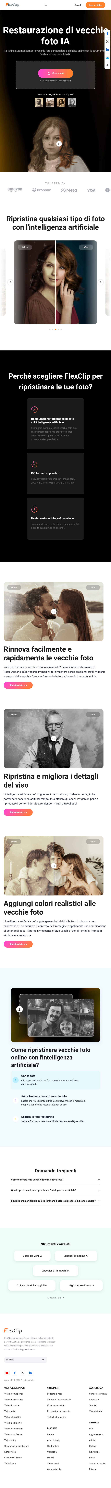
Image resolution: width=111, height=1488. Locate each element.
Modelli (50, 1457)
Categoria (52, 1452)
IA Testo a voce (54, 1394)
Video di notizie (11, 1405)
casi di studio (53, 1440)
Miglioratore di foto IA (81, 1285)
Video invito (10, 1440)
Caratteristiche (54, 1469)
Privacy (92, 1469)
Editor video (10, 1452)
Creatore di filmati (13, 1457)
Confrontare (53, 1446)
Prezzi (92, 1457)
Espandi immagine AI (76, 1255)
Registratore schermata (58, 1411)
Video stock (53, 1463)
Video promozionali (13, 1394)
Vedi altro (9, 1463)
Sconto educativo (97, 1463)
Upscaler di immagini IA (55, 1270)
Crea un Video (95, 5)
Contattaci (94, 1399)
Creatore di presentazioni (16, 1446)
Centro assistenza (98, 1394)
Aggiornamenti (96, 1434)
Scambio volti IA (32, 1255)
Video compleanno (13, 1434)
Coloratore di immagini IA (32, 1285)
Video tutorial (95, 1411)
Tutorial (93, 1405)
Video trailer (10, 1411)
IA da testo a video (56, 1405)
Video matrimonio (13, 1423)
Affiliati (92, 1440)
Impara (50, 1434)
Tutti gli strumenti (55, 1417)
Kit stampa (94, 1452)
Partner (92, 1446)
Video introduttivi (12, 1417)
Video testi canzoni (13, 1428)
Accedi (78, 5)
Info (91, 1428)
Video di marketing (13, 1399)
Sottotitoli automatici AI (59, 1399)
